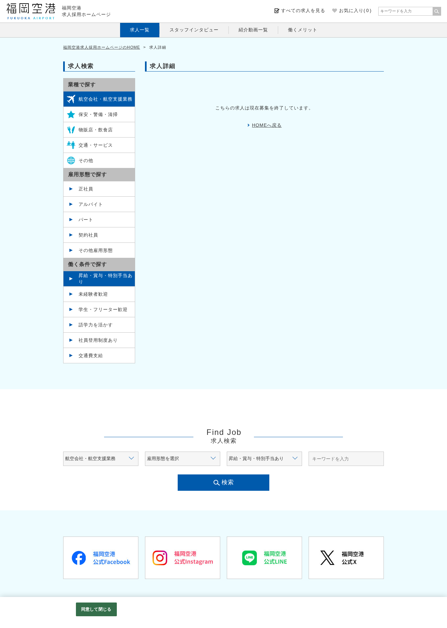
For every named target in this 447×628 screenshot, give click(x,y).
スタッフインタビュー (194, 29)
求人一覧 (140, 29)
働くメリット (302, 29)
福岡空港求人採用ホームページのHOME (101, 47)
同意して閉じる (96, 609)
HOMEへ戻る (267, 125)
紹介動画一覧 (253, 29)
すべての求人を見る (303, 10)
